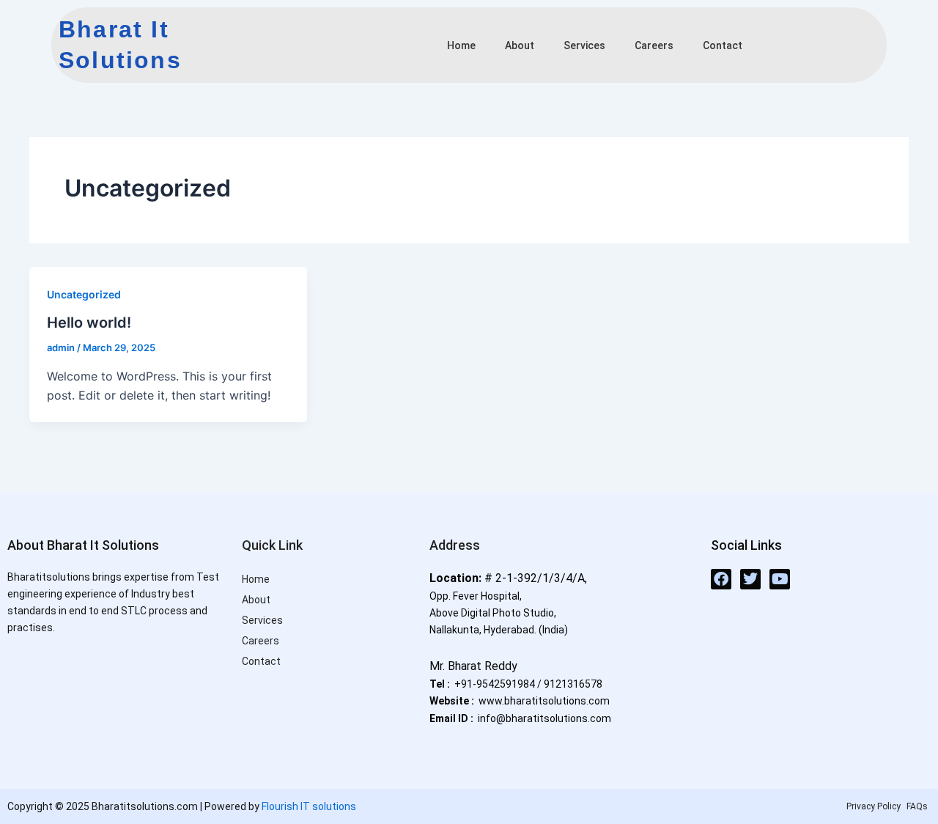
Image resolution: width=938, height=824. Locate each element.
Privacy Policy (873, 806)
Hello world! (89, 322)
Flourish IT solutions (309, 806)
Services (584, 45)
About (519, 45)
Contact (722, 45)
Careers (654, 45)
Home (461, 45)
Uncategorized (84, 294)
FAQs (917, 806)
